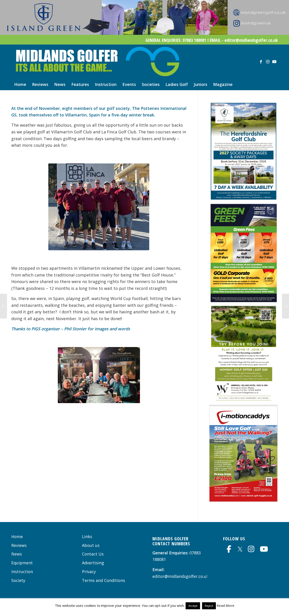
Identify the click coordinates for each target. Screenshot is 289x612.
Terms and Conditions (103, 580)
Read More (225, 605)
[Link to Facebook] (260, 61)
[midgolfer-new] (96, 61)
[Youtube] (264, 548)
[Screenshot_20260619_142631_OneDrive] (243, 199)
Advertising (93, 562)
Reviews (19, 545)
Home (17, 536)
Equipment (22, 562)
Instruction (22, 571)
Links (87, 536)
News (16, 554)
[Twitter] (240, 548)
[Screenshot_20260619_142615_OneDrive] (243, 401)
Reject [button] (209, 606)
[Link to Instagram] (267, 61)
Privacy (89, 571)
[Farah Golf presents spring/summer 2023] (285, 306)
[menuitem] (20, 84)
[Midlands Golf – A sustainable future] (3, 306)
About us (91, 545)
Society (18, 580)
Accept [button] (192, 606)
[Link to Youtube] (274, 61)
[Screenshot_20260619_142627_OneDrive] (243, 301)
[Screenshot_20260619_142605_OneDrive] (243, 500)
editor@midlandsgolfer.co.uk (180, 576)
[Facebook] (229, 548)
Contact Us (93, 554)
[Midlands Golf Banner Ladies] (144, 33)
